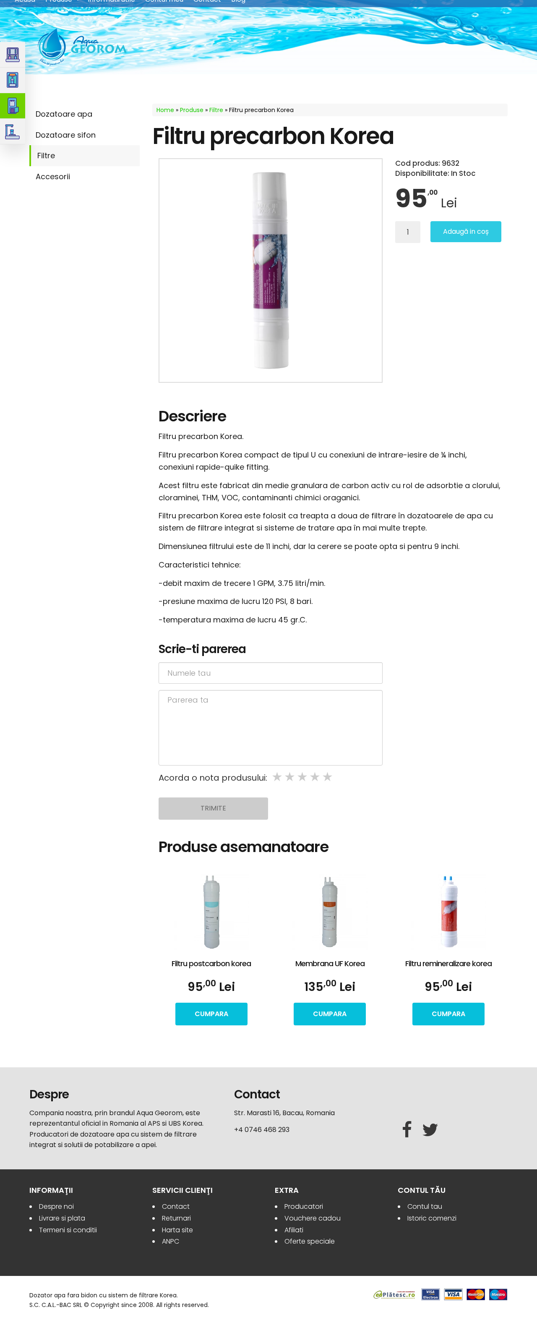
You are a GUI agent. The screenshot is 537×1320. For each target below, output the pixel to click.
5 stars (328, 777)
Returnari (176, 1218)
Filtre (46, 155)
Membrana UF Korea (330, 963)
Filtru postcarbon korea (211, 963)
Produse (191, 110)
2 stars (290, 777)
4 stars (315, 777)
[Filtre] (12, 106)
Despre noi (56, 1206)
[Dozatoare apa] (12, 55)
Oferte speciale (309, 1241)
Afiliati (293, 1230)
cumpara (211, 1014)
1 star (277, 777)
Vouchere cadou (312, 1218)
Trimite (213, 808)
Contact (176, 1206)
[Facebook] (407, 1130)
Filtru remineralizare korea (448, 963)
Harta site (177, 1230)
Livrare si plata (62, 1218)
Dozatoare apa (64, 114)
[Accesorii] (12, 131)
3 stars (303, 777)
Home (165, 110)
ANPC (170, 1241)
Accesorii (53, 176)
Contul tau (424, 1206)
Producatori (303, 1206)
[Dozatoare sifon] (12, 80)
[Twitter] (430, 1130)
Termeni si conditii (68, 1230)
